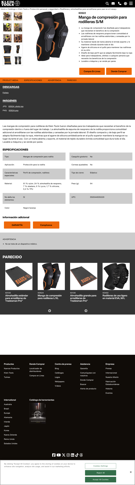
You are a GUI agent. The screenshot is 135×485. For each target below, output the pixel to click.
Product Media (10, 80)
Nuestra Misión (112, 377)
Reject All (101, 473)
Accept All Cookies (101, 479)
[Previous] (49, 310)
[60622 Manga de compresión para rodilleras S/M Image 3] (7, 31)
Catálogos (59, 372)
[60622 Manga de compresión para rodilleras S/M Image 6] (18, 42)
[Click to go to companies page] (125, 3)
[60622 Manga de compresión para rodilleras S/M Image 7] (7, 53)
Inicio (3, 9)
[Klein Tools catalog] (41, 413)
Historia (109, 388)
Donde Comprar (119, 71)
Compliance (46, 225)
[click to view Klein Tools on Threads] (81, 455)
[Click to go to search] (107, 4)
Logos (57, 377)
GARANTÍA (17, 225)
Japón (6, 426)
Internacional (111, 372)
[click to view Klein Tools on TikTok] (77, 455)
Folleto (6, 92)
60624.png (13, 110)
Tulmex (7, 377)
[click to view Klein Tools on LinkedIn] (72, 455)
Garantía (84, 368)
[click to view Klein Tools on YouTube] (59, 455)
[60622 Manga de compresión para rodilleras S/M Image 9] (7, 64)
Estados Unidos (10, 443)
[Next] (85, 310)
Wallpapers (59, 381)
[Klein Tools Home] (10, 5)
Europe (7, 413)
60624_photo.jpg (15, 106)
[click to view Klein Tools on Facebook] (54, 455)
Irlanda (7, 421)
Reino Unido (9, 439)
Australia (8, 404)
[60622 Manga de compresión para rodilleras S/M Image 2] (18, 20)
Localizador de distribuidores (35, 370)
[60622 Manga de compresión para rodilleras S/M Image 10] (18, 64)
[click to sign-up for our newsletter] (113, 3)
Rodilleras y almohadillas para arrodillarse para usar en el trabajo (88, 9)
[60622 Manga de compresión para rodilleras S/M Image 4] (18, 31)
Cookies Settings (100, 466)
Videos (58, 385)
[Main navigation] (130, 3)
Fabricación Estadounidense (112, 383)
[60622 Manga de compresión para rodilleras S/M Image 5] (7, 42)
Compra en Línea (36, 375)
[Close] (131, 472)
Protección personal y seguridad (44, 9)
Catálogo (12, 9)
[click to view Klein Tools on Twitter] (64, 455)
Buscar (83, 384)
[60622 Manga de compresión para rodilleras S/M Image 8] (18, 53)
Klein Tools (23, 9)
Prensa (109, 368)
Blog (57, 368)
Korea (6, 430)
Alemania (8, 417)
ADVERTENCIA (54, 80)
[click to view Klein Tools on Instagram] (68, 455)
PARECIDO (72, 80)
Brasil (6, 408)
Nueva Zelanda (10, 434)
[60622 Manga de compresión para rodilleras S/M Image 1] (7, 20)
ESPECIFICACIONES (33, 80)
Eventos (109, 393)
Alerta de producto (88, 388)
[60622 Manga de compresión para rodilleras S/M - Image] (51, 60)
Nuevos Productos (12, 368)
